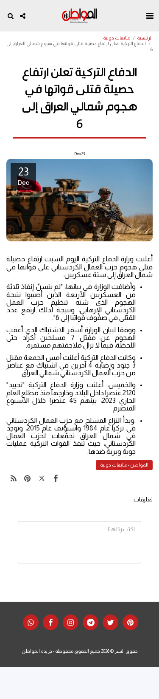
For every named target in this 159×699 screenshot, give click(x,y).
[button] (149, 15)
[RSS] (13, 478)
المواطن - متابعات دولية (124, 464)
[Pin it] (27, 478)
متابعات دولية (116, 37)
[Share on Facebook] (56, 478)
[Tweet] (42, 478)
